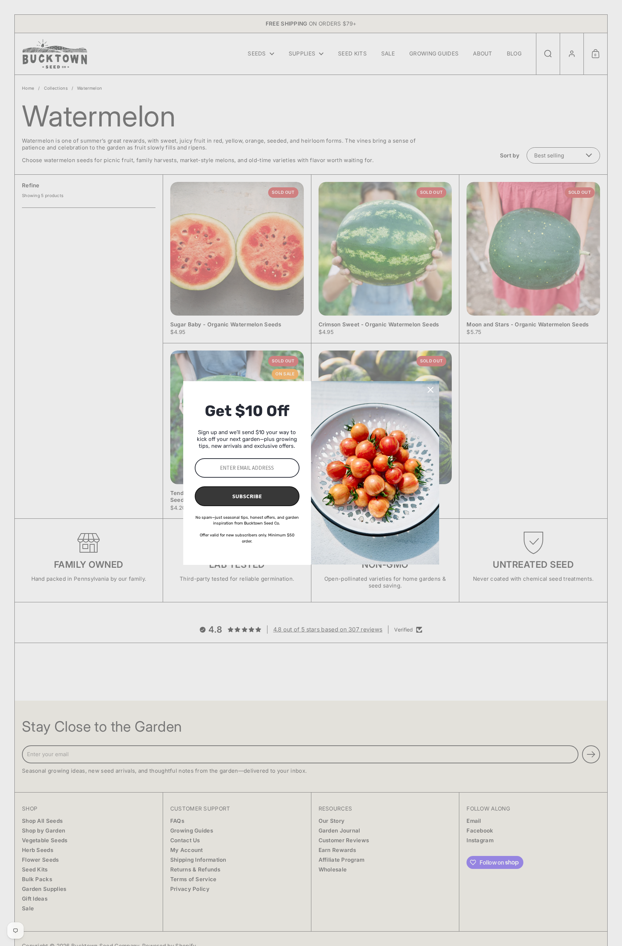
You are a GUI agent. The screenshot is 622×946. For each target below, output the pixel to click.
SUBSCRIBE (247, 496)
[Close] (430, 389)
